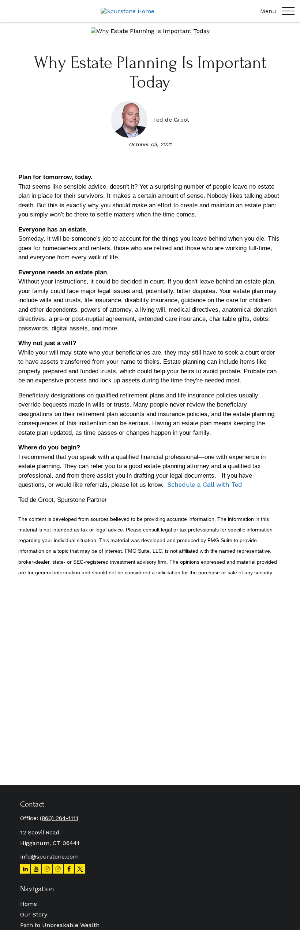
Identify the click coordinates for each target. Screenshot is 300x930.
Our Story (33, 914)
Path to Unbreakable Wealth (60, 925)
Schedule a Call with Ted (204, 484)
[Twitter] (80, 869)
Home (28, 903)
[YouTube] (36, 869)
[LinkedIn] (25, 869)
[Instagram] (47, 869)
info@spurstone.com (49, 856)
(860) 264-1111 (59, 818)
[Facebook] (69, 869)
